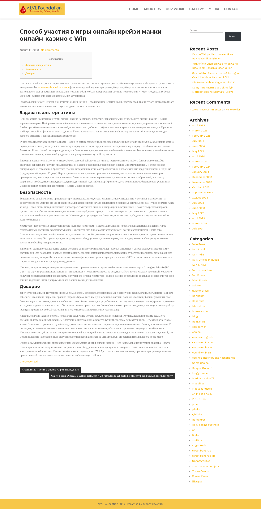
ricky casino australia (205, 424)
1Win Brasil (199, 244)
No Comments (50, 50)
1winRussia (199, 275)
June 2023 (198, 208)
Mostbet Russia (202, 388)
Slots (195, 435)
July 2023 (198, 202)
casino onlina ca (202, 342)
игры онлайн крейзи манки (53, 87)
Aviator (196, 285)
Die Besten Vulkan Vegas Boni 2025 (214, 82)
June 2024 (198, 146)
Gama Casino (200, 363)
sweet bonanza (201, 450)
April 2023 (198, 218)
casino (196, 332)
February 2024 (201, 166)
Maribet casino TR (203, 378)
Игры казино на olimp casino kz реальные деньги (50, 369)
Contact (232, 9)
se (193, 430)
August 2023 (200, 197)
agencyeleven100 (153, 504)
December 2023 (202, 177)
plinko (196, 409)
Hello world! (233, 109)
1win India (198, 254)
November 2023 (202, 182)
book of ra (198, 321)
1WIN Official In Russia (206, 259)
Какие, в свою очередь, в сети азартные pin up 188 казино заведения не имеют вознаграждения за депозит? (112, 375)
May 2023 (198, 213)
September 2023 (202, 192)
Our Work (175, 9)
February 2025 (201, 135)
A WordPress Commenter (205, 109)
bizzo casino (200, 311)
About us (152, 9)
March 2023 (200, 223)
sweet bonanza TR (203, 455)
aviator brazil (200, 290)
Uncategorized (29, 361)
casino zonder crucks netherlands (213, 357)
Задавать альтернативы (38, 65)
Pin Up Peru (199, 399)
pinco (195, 404)
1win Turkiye (199, 265)
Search (194, 30)
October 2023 (201, 187)
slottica (197, 440)
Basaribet (198, 301)
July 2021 (197, 228)
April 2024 (198, 156)
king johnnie (200, 373)
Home (134, 9)
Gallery (196, 9)
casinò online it (201, 352)
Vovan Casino (200, 471)
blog (195, 316)
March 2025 (199, 130)
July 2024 (198, 141)
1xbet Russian (200, 280)
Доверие (30, 73)
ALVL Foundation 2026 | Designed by (120, 504)
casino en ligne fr (202, 337)
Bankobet (198, 295)
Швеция (197, 481)
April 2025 (198, 125)
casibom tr (199, 326)
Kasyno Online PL (203, 368)
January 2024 (200, 171)
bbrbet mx (198, 306)
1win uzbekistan (202, 270)
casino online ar (202, 347)
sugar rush (199, 445)
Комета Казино (200, 476)
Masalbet (198, 383)
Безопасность (33, 69)
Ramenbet (198, 419)
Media (214, 9)
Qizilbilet (197, 414)
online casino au (202, 394)
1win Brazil (198, 249)
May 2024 (198, 151)
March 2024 (199, 161)
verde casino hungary (205, 466)
